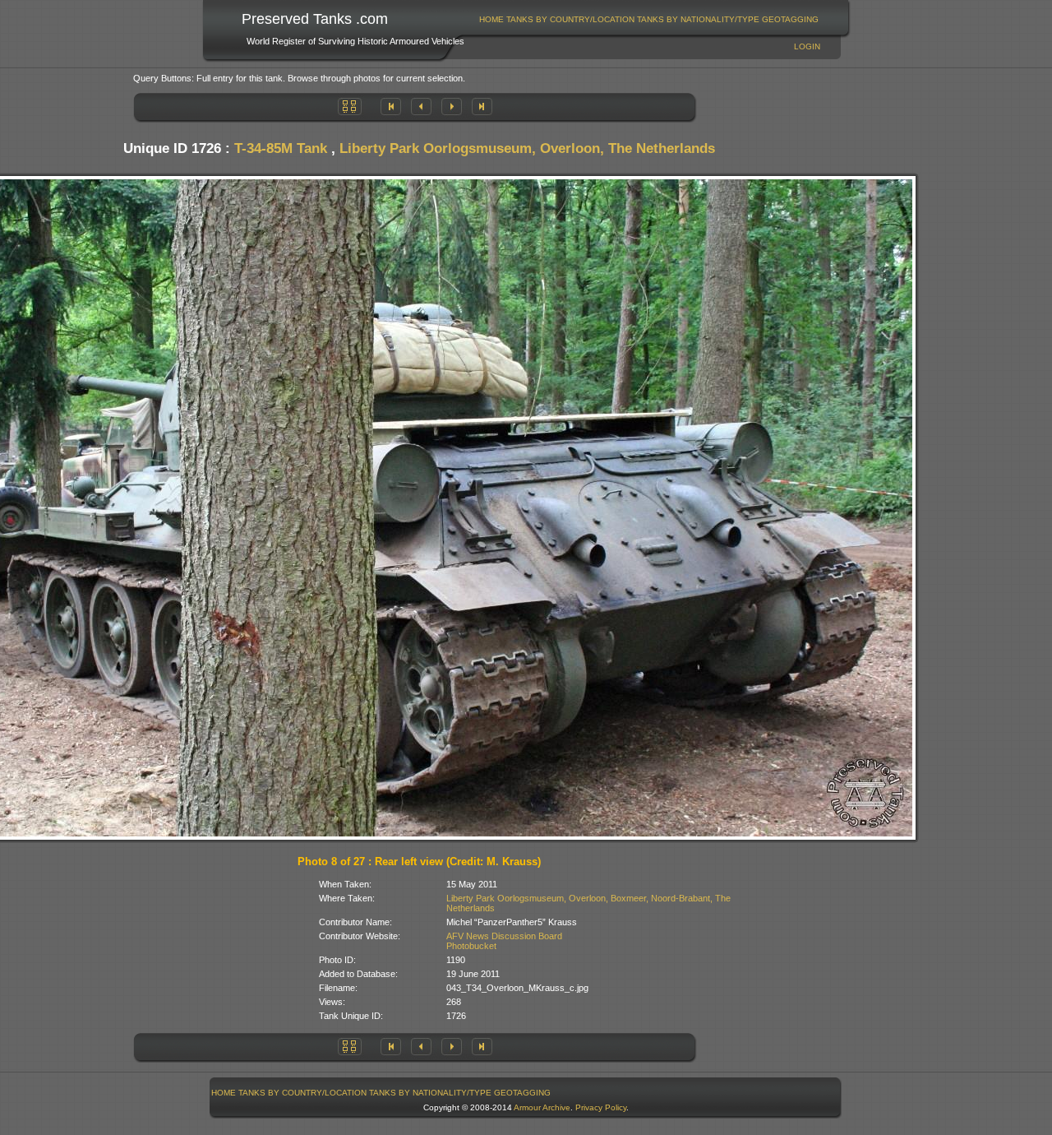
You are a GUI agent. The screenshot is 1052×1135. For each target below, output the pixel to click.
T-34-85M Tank (280, 148)
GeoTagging (790, 19)
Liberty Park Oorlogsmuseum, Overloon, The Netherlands (527, 148)
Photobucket (471, 946)
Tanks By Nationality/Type (698, 19)
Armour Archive (542, 1107)
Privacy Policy (600, 1107)
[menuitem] (491, 19)
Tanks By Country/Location (570, 19)
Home (491, 19)
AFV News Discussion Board (504, 936)
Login (807, 46)
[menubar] (649, 19)
